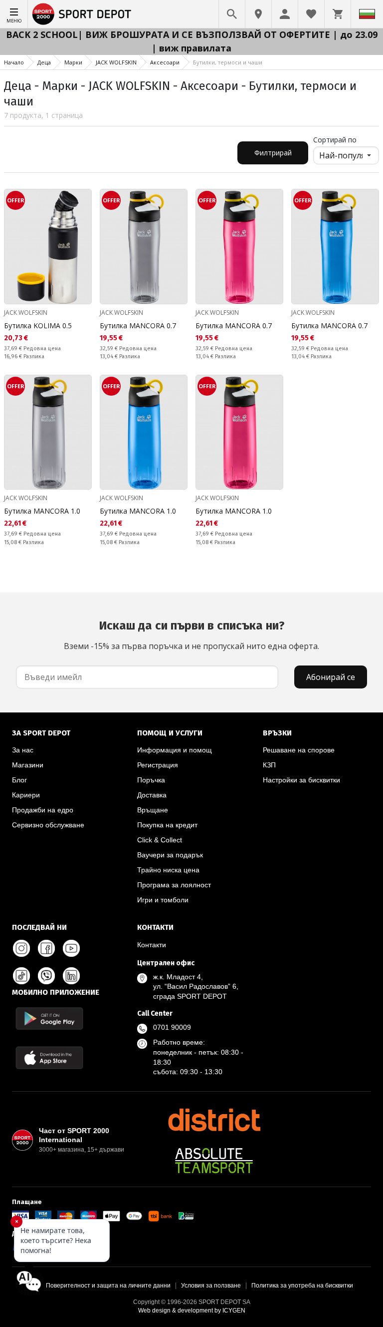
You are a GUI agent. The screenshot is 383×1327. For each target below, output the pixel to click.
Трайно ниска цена (168, 870)
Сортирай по (335, 139)
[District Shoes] (214, 1120)
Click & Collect (159, 840)
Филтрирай (273, 152)
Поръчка (151, 780)
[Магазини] (258, 14)
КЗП (269, 765)
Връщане (152, 810)
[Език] (367, 14)
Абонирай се (330, 676)
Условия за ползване (211, 1285)
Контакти (151, 945)
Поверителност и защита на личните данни (108, 1285)
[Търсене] (232, 14)
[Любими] (311, 14)
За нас (22, 750)
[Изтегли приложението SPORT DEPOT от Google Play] (49, 1018)
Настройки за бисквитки (301, 780)
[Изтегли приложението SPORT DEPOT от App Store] (49, 1057)
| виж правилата (191, 48)
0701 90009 (172, 1027)
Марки (73, 62)
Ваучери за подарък (170, 855)
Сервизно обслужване (48, 825)
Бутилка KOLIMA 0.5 (38, 325)
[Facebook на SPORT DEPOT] (46, 948)
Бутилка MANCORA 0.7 (138, 325)
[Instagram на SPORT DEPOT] (21, 948)
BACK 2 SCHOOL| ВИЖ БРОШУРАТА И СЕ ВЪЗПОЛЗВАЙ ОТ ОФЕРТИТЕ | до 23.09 (192, 34)
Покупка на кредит (167, 825)
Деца (44, 62)
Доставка (152, 795)
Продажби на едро (42, 810)
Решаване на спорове (299, 750)
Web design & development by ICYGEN (191, 1310)
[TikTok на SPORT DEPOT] (21, 975)
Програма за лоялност (174, 885)
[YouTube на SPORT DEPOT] (71, 948)
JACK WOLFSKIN (116, 62)
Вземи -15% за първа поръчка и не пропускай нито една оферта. (191, 635)
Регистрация (157, 765)
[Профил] (285, 14)
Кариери (26, 795)
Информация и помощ (174, 750)
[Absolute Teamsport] (214, 1161)
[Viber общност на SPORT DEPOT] (46, 975)
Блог (19, 780)
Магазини (27, 765)
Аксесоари (165, 62)
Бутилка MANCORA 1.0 (42, 511)
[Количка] (338, 14)
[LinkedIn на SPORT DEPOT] (71, 975)
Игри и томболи (163, 900)
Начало (14, 62)
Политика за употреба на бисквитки (302, 1285)
